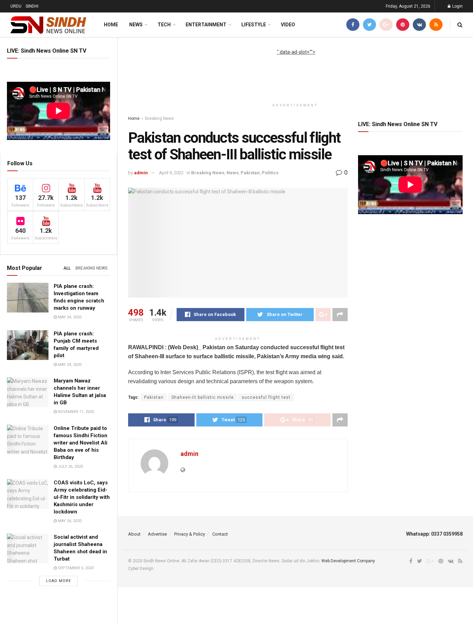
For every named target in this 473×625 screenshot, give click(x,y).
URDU (15, 6)
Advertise (157, 534)
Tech (164, 24)
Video (288, 24)
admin (141, 172)
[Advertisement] (296, 71)
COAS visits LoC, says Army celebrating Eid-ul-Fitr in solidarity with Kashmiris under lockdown (82, 497)
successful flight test (266, 397)
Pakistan (250, 172)
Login (457, 6)
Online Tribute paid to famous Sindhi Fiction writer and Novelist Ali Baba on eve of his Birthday (80, 442)
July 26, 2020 (70, 466)
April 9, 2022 (171, 172)
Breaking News (91, 268)
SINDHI (32, 6)
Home (111, 24)
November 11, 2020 (75, 412)
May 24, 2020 (69, 317)
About (134, 534)
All (67, 268)
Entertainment (206, 24)
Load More (58, 581)
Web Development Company (348, 560)
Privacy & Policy (189, 534)
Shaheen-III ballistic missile (202, 397)
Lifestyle (253, 24)
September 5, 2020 (75, 568)
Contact (220, 534)
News (136, 24)
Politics (270, 172)
